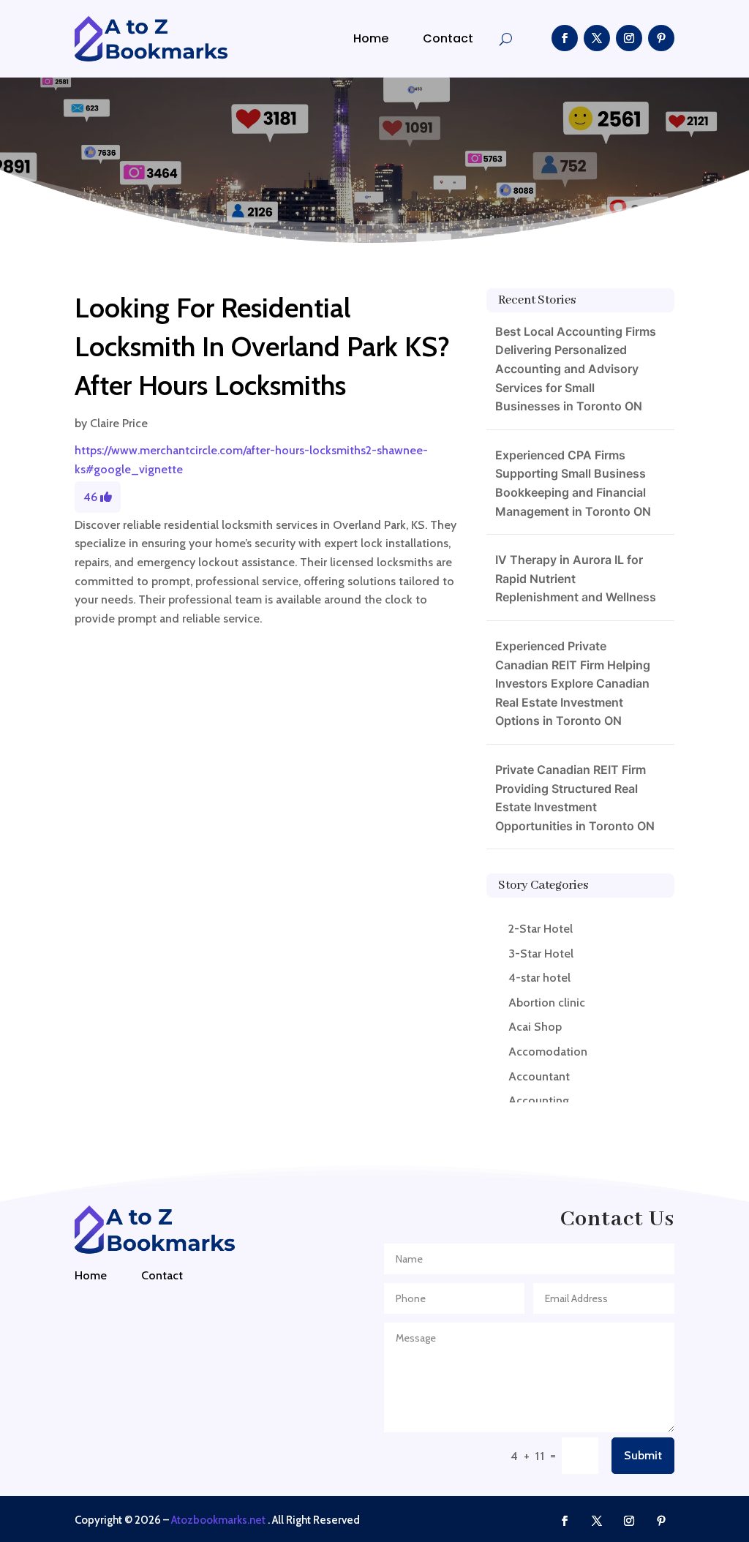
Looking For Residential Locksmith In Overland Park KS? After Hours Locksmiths (262, 346)
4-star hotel (539, 978)
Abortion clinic (546, 1002)
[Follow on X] (597, 38)
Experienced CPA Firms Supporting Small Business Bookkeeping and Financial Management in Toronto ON (573, 483)
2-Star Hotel (540, 929)
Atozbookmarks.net (218, 1520)
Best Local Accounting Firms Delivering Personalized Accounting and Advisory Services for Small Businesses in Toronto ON (575, 368)
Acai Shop (535, 1027)
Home (370, 38)
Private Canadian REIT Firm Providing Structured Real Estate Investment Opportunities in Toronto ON (575, 797)
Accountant (539, 1076)
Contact (448, 38)
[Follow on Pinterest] (661, 38)
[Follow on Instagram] (629, 38)
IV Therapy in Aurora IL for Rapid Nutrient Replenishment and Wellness (575, 578)
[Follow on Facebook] (565, 38)
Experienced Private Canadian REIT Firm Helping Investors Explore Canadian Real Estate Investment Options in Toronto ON (572, 683)
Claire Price (119, 423)
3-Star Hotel (540, 953)
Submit (643, 1455)
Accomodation (547, 1051)
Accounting (538, 1100)
